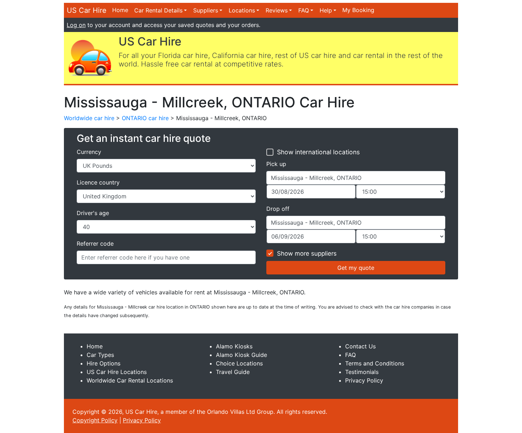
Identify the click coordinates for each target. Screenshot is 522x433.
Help (326, 10)
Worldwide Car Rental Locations (130, 380)
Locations (242, 10)
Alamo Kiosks (234, 346)
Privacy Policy (364, 380)
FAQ (303, 10)
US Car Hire (87, 10)
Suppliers (205, 10)
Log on (76, 24)
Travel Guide (233, 371)
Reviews (277, 10)
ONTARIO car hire (145, 118)
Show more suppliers (307, 253)
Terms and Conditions (374, 363)
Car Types (100, 354)
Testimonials (362, 371)
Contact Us (360, 346)
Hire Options (103, 363)
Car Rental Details (158, 10)
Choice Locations (239, 363)
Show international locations (318, 152)
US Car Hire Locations (117, 371)
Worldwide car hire (89, 118)
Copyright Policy (95, 420)
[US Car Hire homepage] (90, 57)
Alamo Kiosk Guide (241, 354)
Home (120, 10)
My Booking (358, 10)
